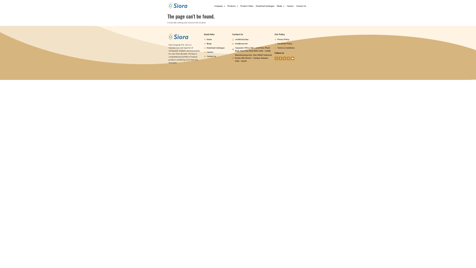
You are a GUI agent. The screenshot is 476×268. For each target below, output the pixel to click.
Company (218, 6)
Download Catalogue (265, 6)
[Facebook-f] (280, 58)
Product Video (246, 6)
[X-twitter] (284, 58)
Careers (290, 6)
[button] (219, 6)
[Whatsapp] (276, 58)
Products (231, 6)
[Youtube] (292, 58)
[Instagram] (288, 58)
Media (279, 6)
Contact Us (301, 6)
